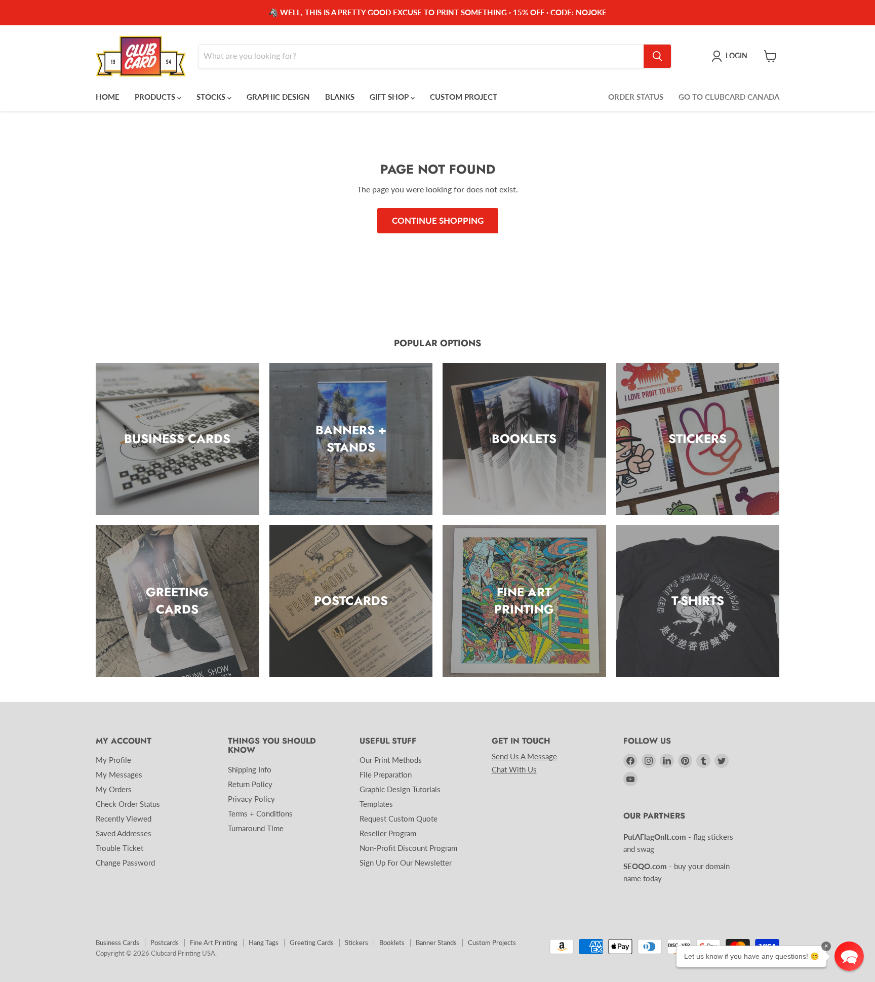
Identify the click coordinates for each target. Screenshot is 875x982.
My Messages (119, 774)
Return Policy (250, 784)
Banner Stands (436, 942)
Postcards (164, 942)
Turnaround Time (256, 828)
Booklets (392, 942)
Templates (376, 803)
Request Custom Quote (398, 818)
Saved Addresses (123, 833)
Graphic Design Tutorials (400, 789)
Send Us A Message (524, 756)
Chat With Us (514, 769)
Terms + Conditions (260, 813)
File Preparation (386, 774)
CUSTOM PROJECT (463, 96)
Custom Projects (492, 942)
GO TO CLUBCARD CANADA (729, 96)
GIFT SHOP (390, 96)
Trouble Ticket (119, 847)
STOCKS (211, 96)
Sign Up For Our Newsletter (406, 862)
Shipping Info (249, 769)
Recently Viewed (123, 818)
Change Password (125, 862)
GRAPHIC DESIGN (278, 96)
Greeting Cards (312, 942)
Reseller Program (388, 833)
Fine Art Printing (213, 942)
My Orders (114, 789)
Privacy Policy (251, 798)
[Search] (657, 56)
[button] (849, 956)
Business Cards (117, 942)
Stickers (356, 942)
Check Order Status (128, 803)
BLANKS (339, 96)
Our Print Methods (391, 759)
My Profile (113, 759)
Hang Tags (264, 942)
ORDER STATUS (635, 96)
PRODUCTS (156, 96)
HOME (108, 96)
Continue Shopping (438, 220)
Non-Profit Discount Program (408, 847)
